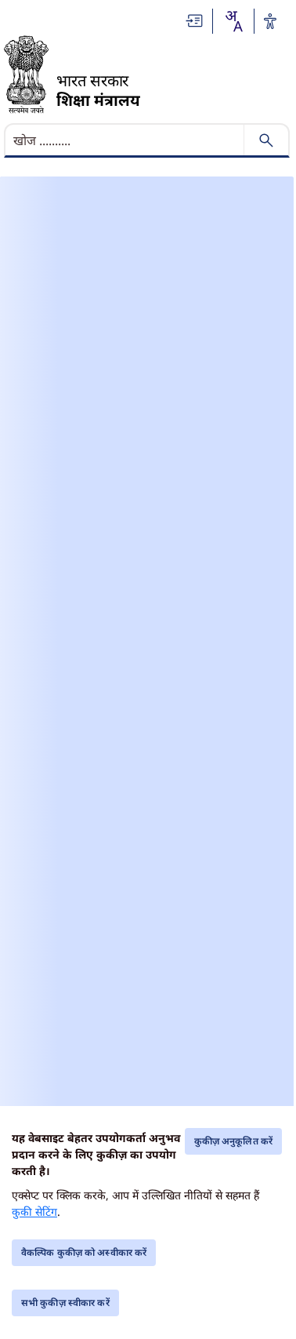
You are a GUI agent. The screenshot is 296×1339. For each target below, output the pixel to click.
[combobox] (233, 21)
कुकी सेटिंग (34, 1211)
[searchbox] (125, 140)
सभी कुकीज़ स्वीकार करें (65, 1302)
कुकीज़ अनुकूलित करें (233, 1141)
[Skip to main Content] (195, 20)
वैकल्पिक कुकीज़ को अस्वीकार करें (83, 1252)
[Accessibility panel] (270, 21)
